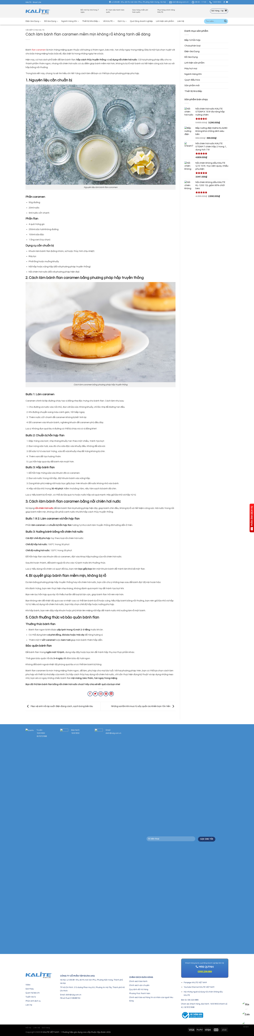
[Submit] (225, 21)
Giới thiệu (30, 989)
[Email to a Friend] (100, 693)
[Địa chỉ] (246, 1005)
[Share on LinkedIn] (111, 693)
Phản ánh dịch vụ (33, 1001)
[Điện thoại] (246, 1025)
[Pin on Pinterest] (105, 693)
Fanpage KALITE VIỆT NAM (195, 983)
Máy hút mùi (190, 68)
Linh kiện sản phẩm (165, 21)
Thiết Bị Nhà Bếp (90, 21)
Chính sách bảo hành (138, 981)
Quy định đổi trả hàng (138, 989)
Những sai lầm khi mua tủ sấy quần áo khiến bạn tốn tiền (141, 706)
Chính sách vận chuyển (139, 985)
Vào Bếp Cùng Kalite (35, 30)
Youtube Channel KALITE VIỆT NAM (199, 987)
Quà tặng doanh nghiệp (141, 21)
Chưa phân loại (192, 45)
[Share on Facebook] (90, 693)
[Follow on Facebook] (224, 2)
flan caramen (38, 50)
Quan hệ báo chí (33, 993)
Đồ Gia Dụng (50, 21)
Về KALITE (108, 21)
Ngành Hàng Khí (69, 21)
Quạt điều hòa (192, 80)
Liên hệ (180, 21)
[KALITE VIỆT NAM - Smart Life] (38, 11)
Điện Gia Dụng (32, 21)
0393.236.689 (205, 971)
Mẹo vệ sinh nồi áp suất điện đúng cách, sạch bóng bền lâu (61, 706)
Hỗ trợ (28, 1028)
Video (28, 985)
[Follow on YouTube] (227, 2)
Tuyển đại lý (31, 997)
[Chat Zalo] (246, 1015)
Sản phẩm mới (191, 85)
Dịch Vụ (121, 21)
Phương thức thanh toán (139, 993)
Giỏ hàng (46, 1028)
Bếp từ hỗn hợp (192, 40)
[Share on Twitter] (95, 693)
